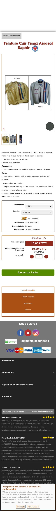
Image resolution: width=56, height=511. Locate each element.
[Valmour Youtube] (28, 333)
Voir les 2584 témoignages (42, 411)
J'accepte (21, 507)
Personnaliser (33, 507)
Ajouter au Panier (28, 272)
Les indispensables (28, 290)
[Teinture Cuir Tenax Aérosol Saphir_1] (9, 139)
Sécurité (28, 310)
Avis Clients (28, 303)
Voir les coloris (32, 218)
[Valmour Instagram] (35, 333)
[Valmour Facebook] (20, 333)
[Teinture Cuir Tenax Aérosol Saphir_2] (20, 139)
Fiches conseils (28, 297)
